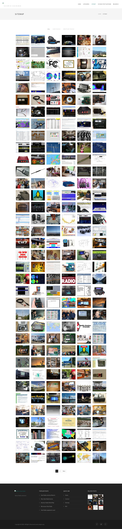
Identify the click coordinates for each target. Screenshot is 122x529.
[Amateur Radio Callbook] (53, 387)
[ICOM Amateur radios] (99, 375)
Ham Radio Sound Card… (53, 49)
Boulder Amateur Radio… (22, 395)
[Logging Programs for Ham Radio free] (22, 41)
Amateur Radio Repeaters (68, 359)
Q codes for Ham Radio (53, 132)
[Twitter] (101, 524)
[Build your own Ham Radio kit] (99, 208)
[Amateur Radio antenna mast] (53, 339)
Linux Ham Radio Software (69, 288)
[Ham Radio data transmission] (38, 76)
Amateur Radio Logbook (99, 431)
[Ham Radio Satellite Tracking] (84, 124)
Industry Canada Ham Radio (69, 37)
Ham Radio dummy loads (84, 156)
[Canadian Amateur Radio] (53, 446)
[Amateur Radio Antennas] (68, 399)
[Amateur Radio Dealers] (38, 446)
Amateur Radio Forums (22, 383)
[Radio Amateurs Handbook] (99, 399)
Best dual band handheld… (68, 97)
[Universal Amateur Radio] (84, 375)
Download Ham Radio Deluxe (38, 144)
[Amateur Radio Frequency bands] (53, 422)
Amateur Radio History (53, 359)
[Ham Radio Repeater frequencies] (22, 136)
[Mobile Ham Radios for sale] (53, 41)
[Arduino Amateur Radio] (53, 351)
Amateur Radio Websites (22, 431)
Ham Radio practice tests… (68, 228)
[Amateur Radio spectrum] (53, 399)
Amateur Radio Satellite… (53, 323)
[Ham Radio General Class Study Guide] (38, 291)
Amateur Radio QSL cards (69, 443)
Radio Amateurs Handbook (99, 395)
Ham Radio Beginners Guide (68, 276)
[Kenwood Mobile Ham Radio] (99, 112)
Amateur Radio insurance (99, 455)
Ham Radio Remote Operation (53, 264)
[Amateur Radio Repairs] (22, 422)
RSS (66, 506)
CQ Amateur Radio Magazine (38, 359)
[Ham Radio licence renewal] (68, 148)
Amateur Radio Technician (84, 383)
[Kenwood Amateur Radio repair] (99, 422)
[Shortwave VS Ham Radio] (99, 88)
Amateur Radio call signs (68, 431)
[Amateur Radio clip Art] (38, 434)
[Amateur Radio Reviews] (38, 327)
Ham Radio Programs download (99, 276)
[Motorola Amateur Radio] (99, 446)
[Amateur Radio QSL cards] (68, 446)
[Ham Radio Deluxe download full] (99, 136)
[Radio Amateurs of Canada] (84, 327)
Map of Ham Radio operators (53, 204)
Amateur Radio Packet (38, 371)
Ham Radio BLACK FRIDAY (53, 97)
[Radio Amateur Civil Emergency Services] (68, 315)
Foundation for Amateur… (69, 407)
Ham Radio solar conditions (53, 73)
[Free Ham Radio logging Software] (99, 231)
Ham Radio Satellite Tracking (84, 120)
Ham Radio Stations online (22, 299)
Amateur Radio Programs (68, 383)
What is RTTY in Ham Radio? (69, 192)
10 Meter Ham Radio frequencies (68, 240)
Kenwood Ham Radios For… (99, 252)
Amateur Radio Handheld (22, 323)
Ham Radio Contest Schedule (99, 49)
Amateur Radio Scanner (84, 407)
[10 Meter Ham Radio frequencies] (68, 243)
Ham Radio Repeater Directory (99, 144)
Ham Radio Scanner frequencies (84, 276)
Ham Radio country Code (68, 85)
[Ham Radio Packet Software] (53, 291)
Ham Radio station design (84, 49)
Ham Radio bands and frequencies (53, 120)
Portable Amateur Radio (22, 311)
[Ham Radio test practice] (68, 124)
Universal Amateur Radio (84, 371)
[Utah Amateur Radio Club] (22, 363)
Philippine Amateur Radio (22, 347)
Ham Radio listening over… (22, 204)
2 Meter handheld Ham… (38, 299)
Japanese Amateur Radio (99, 323)
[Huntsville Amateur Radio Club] (95, 496)
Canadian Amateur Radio (53, 443)
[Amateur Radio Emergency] (38, 339)
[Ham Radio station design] (84, 52)
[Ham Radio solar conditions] (53, 76)
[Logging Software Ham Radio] (38, 41)
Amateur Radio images (84, 419)
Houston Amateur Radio (84, 359)
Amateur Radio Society (68, 347)
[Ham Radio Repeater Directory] (99, 148)
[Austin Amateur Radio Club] (68, 327)
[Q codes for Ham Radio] (53, 136)
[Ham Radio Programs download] (99, 279)
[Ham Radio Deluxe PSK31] (68, 112)
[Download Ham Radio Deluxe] (38, 148)
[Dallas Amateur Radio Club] (68, 458)
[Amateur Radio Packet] (38, 375)
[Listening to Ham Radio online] (38, 184)
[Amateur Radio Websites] (22, 434)
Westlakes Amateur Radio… (38, 383)
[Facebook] (96, 524)
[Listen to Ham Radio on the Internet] (22, 220)
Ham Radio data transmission (38, 73)
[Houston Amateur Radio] (84, 363)
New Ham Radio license (47, 499)
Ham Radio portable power (99, 216)
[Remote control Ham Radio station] (53, 196)
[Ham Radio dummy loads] (84, 160)
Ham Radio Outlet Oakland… (38, 240)
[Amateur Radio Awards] (84, 339)
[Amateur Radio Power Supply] (84, 446)
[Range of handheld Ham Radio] (38, 136)
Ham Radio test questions (38, 192)
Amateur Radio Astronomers (99, 383)
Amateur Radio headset (99, 311)
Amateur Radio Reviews (38, 323)
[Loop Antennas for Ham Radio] (101, 496)
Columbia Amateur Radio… (99, 347)
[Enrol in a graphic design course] (90, 502)
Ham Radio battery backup (84, 288)
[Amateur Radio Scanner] (84, 411)
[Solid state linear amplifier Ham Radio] (99, 124)
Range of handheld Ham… (38, 132)
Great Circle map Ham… (53, 180)
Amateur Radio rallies (38, 311)
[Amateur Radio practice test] (99, 303)
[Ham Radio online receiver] (22, 148)
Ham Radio (57, 29)
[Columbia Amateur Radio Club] (99, 351)
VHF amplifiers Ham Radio (68, 180)
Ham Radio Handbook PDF (22, 109)
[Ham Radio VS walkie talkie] (22, 196)
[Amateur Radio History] (53, 363)
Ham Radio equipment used (48, 510)
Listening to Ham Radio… (38, 180)
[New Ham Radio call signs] (22, 231)
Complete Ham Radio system (38, 97)
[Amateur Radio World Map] (84, 458)
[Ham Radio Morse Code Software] (22, 291)
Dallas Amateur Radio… (68, 455)
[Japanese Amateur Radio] (99, 327)
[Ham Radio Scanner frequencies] (84, 279)
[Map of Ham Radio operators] (53, 208)
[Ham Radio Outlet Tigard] (22, 172)
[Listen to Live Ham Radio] (99, 196)
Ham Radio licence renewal (68, 144)
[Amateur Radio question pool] (84, 351)
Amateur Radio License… (22, 371)
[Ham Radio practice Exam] (68, 136)
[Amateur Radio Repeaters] (68, 363)
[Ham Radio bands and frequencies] (53, 124)
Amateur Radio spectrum (53, 395)
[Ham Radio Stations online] (22, 303)
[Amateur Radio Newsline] (22, 339)
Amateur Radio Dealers (38, 443)
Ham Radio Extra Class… (84, 240)
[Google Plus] (105, 524)
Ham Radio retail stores (99, 73)
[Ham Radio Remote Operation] (53, 267)
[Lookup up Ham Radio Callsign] (99, 243)
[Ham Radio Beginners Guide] (68, 279)
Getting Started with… (84, 204)
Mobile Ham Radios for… (53, 37)
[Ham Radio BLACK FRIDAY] (53, 100)
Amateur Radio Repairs (22, 419)
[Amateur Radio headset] (99, 315)
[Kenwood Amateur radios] (22, 446)
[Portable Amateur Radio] (22, 315)
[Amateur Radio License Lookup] (22, 375)
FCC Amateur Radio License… (53, 371)
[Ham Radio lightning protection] (53, 220)
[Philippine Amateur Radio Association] (68, 303)
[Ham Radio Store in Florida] (84, 148)
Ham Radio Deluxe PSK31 (68, 109)
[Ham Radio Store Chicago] (84, 76)
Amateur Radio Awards (84, 335)
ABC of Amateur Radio (99, 407)
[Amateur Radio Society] (68, 351)
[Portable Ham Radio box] (22, 52)
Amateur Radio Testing (38, 347)
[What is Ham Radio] (11, 3)
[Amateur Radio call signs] (68, 434)
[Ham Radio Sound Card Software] (53, 52)
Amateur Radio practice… (99, 299)
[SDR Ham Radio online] (84, 220)
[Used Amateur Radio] (84, 315)
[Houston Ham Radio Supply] (22, 76)
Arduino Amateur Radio (53, 347)
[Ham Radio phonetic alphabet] (68, 64)
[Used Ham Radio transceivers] (84, 172)
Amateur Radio (68, 29)
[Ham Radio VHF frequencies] (53, 88)
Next (64, 471)
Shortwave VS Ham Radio (99, 85)
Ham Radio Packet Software (53, 288)
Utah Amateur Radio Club (22, 359)
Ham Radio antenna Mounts (48, 495)
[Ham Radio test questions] (38, 196)
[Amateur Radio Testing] (38, 351)
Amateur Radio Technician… (68, 371)
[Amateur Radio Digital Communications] (38, 399)
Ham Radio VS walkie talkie (22, 192)
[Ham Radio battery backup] (84, 291)
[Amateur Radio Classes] (22, 411)
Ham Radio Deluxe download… (99, 132)
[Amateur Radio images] (84, 422)
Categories (86, 4)
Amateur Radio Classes (22, 407)
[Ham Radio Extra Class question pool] (84, 243)
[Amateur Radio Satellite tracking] (53, 327)
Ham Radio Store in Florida (84, 144)
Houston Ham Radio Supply (22, 73)
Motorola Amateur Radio (99, 443)
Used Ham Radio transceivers (84, 168)
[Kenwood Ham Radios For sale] (99, 255)
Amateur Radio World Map (84, 455)
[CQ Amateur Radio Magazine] (38, 363)
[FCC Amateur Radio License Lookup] (53, 375)
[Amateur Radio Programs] (68, 387)
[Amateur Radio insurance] (99, 458)
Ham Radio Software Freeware (53, 299)
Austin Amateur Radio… (68, 323)
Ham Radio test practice (68, 120)
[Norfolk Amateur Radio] (84, 399)
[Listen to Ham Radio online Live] (84, 231)
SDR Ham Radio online (84, 216)
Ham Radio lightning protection (53, 216)
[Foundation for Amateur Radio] (68, 411)
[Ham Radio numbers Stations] (53, 279)
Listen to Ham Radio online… (84, 228)
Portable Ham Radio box (22, 49)
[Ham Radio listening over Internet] (22, 208)
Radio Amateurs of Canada (84, 323)
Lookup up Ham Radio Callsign (99, 240)
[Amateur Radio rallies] (38, 315)
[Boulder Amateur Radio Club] (22, 399)
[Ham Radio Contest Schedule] (99, 52)
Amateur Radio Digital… (38, 395)
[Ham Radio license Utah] (95, 502)
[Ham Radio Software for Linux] (38, 88)
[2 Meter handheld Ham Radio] (38, 303)
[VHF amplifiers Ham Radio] (68, 184)
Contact (67, 499)
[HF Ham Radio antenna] (95, 507)
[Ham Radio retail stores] (99, 76)
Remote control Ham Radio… (53, 192)
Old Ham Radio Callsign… (68, 252)
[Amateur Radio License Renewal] (38, 458)
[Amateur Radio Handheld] (22, 327)
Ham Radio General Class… (38, 288)
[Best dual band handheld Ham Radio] (68, 100)
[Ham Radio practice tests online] (68, 231)
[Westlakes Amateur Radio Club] (38, 387)
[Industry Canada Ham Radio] (68, 41)
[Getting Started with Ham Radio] (84, 208)
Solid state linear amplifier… (99, 120)
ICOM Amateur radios (99, 371)
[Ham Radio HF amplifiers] (22, 160)
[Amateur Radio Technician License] (68, 375)
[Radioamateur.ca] (90, 507)
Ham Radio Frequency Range (68, 204)
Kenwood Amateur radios (22, 443)
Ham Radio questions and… (84, 192)
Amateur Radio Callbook (53, 383)
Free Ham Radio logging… (99, 228)
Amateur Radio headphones (69, 335)
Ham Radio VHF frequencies (53, 85)
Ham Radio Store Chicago (84, 73)
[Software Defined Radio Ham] (38, 64)
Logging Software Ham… (38, 37)
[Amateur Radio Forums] (22, 387)
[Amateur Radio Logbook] (99, 434)
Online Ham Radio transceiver (84, 97)
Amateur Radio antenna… (53, 335)
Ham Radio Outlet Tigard (22, 168)
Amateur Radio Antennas (69, 395)
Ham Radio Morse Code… (22, 288)
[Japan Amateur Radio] (68, 422)
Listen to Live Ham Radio (99, 192)
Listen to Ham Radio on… (22, 216)
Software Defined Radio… (38, 61)
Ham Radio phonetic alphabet (68, 61)
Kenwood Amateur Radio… (99, 419)
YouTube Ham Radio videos (22, 252)
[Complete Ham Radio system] (38, 100)
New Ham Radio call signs (22, 228)
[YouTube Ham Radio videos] (22, 255)
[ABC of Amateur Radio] (99, 411)
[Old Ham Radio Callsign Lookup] (68, 255)
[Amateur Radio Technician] (84, 387)
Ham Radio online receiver (22, 144)
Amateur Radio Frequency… (53, 419)
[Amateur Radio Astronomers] (99, 387)
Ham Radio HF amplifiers (22, 156)
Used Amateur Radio (84, 311)
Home (79, 4)
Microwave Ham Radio (46, 506)
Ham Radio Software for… (38, 85)
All (49, 29)
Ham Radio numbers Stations (53, 276)
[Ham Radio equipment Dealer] (101, 507)
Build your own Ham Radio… (99, 204)
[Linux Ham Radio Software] (68, 291)
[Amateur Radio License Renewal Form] (53, 411)
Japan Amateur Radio (68, 419)
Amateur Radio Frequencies (53, 311)
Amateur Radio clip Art (38, 431)
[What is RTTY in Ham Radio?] (68, 196)
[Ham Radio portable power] (99, 220)
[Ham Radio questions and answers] (84, 196)
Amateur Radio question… (84, 347)
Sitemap (94, 4)
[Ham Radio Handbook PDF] (22, 112)
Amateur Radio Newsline (22, 335)
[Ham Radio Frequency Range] (68, 208)
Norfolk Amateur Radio (84, 395)
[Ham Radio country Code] (68, 88)
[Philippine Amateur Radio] (22, 351)
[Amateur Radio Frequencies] (53, 315)
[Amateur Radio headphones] (68, 339)
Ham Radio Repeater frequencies (22, 132)
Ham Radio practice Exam (68, 132)
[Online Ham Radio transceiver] (84, 100)
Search (117, 4)
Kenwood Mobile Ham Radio (99, 109)
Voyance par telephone (104, 4)
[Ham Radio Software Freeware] (53, 303)
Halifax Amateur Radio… (38, 407)
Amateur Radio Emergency (38, 335)
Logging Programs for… (22, 37)
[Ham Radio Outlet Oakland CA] (38, 243)
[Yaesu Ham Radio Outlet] (84, 64)
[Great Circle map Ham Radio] (53, 184)
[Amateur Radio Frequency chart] (84, 434)
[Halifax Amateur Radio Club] (38, 411)
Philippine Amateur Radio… (68, 299)
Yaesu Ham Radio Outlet (84, 61)
